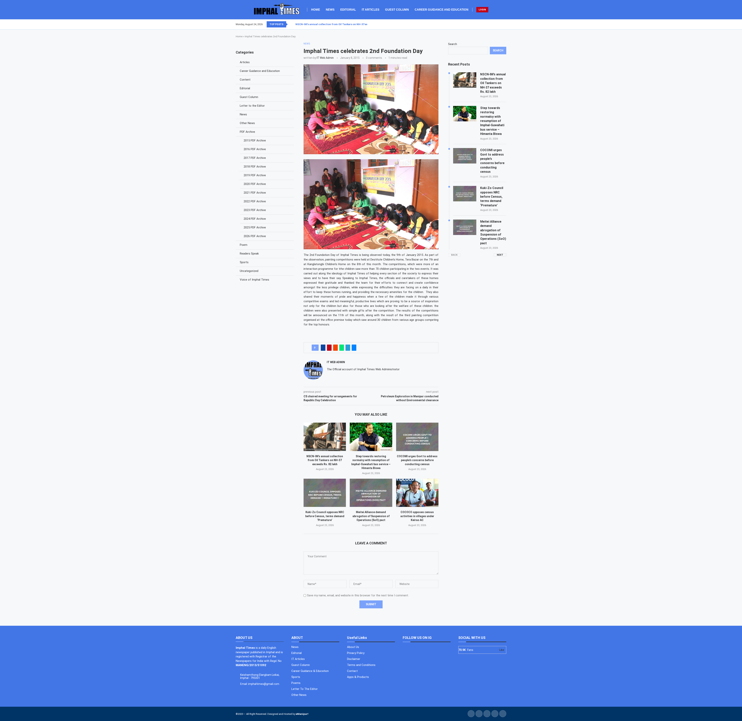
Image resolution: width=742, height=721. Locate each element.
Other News (247, 123)
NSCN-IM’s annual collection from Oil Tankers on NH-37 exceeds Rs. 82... (340, 24)
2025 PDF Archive (255, 227)
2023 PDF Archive (255, 210)
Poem (243, 245)
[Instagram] (501, 24)
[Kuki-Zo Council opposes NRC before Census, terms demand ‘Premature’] (325, 493)
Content (245, 79)
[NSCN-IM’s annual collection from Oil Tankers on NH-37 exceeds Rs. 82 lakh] (325, 437)
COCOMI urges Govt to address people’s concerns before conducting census (417, 460)
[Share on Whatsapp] (341, 348)
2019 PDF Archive (255, 175)
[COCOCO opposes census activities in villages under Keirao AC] (417, 493)
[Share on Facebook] (323, 348)
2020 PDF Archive (255, 184)
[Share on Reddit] (335, 348)
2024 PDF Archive (255, 218)
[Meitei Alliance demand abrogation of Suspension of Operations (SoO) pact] (371, 493)
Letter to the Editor (252, 105)
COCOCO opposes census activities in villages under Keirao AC (417, 516)
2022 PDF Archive (255, 201)
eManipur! (302, 713)
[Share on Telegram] (347, 348)
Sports (244, 262)
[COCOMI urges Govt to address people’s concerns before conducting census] (417, 437)
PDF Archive (247, 132)
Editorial (348, 9)
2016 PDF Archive (255, 149)
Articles (245, 62)
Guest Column (397, 9)
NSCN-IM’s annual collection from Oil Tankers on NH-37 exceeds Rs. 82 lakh (324, 460)
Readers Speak (249, 253)
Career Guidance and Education (441, 9)
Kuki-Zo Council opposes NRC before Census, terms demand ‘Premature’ (324, 516)
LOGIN (482, 9)
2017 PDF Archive (255, 158)
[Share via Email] (354, 348)
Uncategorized (249, 271)
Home (315, 9)
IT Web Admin (325, 57)
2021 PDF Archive (255, 192)
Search (452, 44)
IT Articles (370, 9)
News (330, 9)
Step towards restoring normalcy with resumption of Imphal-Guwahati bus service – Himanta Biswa (492, 121)
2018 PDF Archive (255, 166)
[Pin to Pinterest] (329, 348)
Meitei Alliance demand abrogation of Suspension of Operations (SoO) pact (371, 516)
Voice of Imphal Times (254, 279)
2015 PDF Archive (255, 140)
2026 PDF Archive (255, 236)
